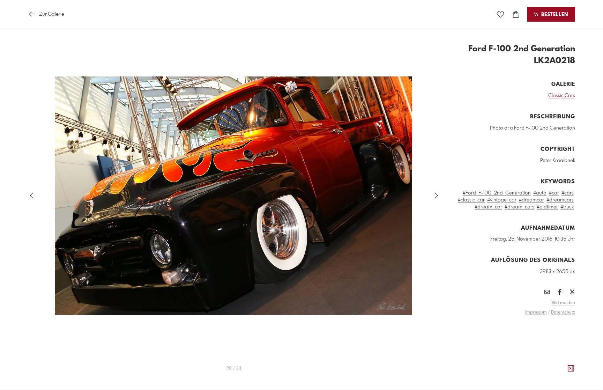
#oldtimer (547, 207)
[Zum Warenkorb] (516, 14)
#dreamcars (560, 200)
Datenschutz (563, 312)
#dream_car (488, 207)
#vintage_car (501, 200)
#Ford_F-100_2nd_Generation (497, 193)
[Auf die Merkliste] (500, 14)
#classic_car (471, 200)
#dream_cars (519, 207)
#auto (539, 193)
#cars (567, 193)
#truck (567, 207)
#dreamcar (531, 200)
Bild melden (563, 303)
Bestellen (553, 14)
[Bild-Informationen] (571, 369)
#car (554, 193)
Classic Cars (561, 95)
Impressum (536, 312)
